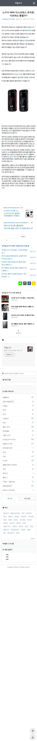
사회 (18, 456)
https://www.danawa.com (12, 207)
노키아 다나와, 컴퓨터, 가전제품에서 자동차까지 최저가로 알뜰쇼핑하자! (12, 215)
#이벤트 (23, 529)
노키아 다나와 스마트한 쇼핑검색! (12, 211)
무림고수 (18, 3)
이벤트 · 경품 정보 (18, 482)
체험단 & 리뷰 (18, 444)
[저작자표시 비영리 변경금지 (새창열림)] (32, 238)
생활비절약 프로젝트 (18, 465)
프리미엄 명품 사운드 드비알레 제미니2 (18, 228)
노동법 (18, 406)
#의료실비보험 (15, 529)
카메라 (11, 130)
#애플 (10, 520)
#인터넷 (5, 523)
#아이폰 (29, 520)
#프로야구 (24, 516)
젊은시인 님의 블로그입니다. (13, 350)
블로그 (18, 477)
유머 (18, 414)
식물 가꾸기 (18, 435)
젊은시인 (19, 19)
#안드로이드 (11, 533)
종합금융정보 (18, 486)
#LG (23, 513)
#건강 (17, 533)
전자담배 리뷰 (18, 448)
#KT (4, 533)
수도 (3, 64)
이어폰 (20, 74)
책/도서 (18, 473)
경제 (18, 452)
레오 (29, 71)
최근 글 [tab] (10, 498)
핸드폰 (25, 40)
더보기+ (33, 538)
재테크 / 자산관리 (18, 490)
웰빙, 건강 (18, 427)
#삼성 (31, 526)
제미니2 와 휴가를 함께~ (14, 226)
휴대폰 (28, 30)
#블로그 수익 (7, 526)
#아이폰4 (31, 516)
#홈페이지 (6, 529)
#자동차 (17, 516)
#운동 (5, 520)
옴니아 (12, 157)
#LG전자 (12, 523)
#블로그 (10, 516)
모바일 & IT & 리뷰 (9, 19)
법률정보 (18, 397)
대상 (15, 185)
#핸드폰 (21, 526)
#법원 (28, 529)
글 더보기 (18, 333)
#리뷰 (24, 523)
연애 (18, 423)
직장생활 (18, 431)
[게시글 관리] (15, 240)
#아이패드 (29, 513)
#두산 (26, 526)
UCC (18, 410)
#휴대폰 (18, 523)
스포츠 (18, 460)
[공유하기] (10, 240)
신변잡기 (18, 418)
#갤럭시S (6, 513)
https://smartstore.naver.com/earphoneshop (16, 222)
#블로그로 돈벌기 (15, 513)
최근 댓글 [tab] (27, 498)
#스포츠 (15, 520)
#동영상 (14, 526)
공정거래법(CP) (18, 401)
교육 (18, 469)
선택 (29, 77)
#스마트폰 (22, 520)
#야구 (5, 516)
